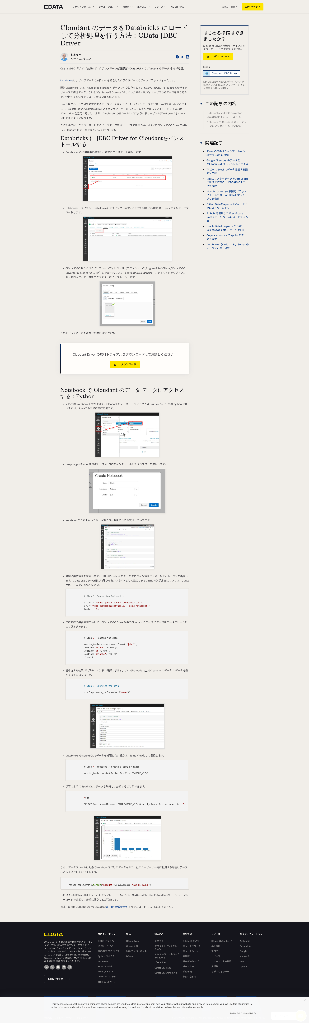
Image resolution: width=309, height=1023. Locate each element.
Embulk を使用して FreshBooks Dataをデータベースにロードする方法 (227, 217)
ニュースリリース (192, 946)
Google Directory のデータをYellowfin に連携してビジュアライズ (227, 162)
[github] (64, 967)
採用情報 (187, 971)
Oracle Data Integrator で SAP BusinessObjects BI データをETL (225, 227)
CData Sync (132, 941)
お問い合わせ (251, 6)
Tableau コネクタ (107, 981)
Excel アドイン (105, 971)
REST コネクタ (105, 966)
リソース (215, 956)
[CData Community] (69, 967)
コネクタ (158, 941)
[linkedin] (46, 967)
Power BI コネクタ (107, 976)
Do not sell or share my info (243, 1013)
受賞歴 (186, 956)
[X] (52, 967)
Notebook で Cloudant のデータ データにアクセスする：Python (227, 124)
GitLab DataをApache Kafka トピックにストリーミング (227, 206)
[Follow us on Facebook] (177, 56)
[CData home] (56, 7)
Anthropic (245, 941)
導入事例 (215, 946)
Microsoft (245, 956)
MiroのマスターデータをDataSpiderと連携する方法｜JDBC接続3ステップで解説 (227, 182)
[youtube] (58, 967)
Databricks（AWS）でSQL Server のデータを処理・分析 (227, 246)
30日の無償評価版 (116, 907)
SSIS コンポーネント (136, 951)
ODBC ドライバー (107, 941)
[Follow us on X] (182, 56)
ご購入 (225, 7)
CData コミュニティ (221, 941)
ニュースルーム (190, 951)
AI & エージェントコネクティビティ (167, 956)
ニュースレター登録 (221, 961)
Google (243, 951)
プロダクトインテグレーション (166, 948)
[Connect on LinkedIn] (187, 56)
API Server (103, 961)
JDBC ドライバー (107, 946)
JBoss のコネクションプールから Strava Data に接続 (225, 153)
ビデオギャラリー (220, 971)
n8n (242, 961)
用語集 (214, 966)
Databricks (66, 80)
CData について (191, 941)
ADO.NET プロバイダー (109, 951)
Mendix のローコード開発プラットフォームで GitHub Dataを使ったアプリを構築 (227, 195)
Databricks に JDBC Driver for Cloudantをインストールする (224, 115)
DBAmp (130, 956)
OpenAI (243, 966)
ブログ (214, 951)
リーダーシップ (191, 961)
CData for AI (177, 6)
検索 (233, 7)
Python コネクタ (106, 956)
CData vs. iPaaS (162, 967)
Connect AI (132, 946)
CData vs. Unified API (165, 972)
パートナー (160, 962)
